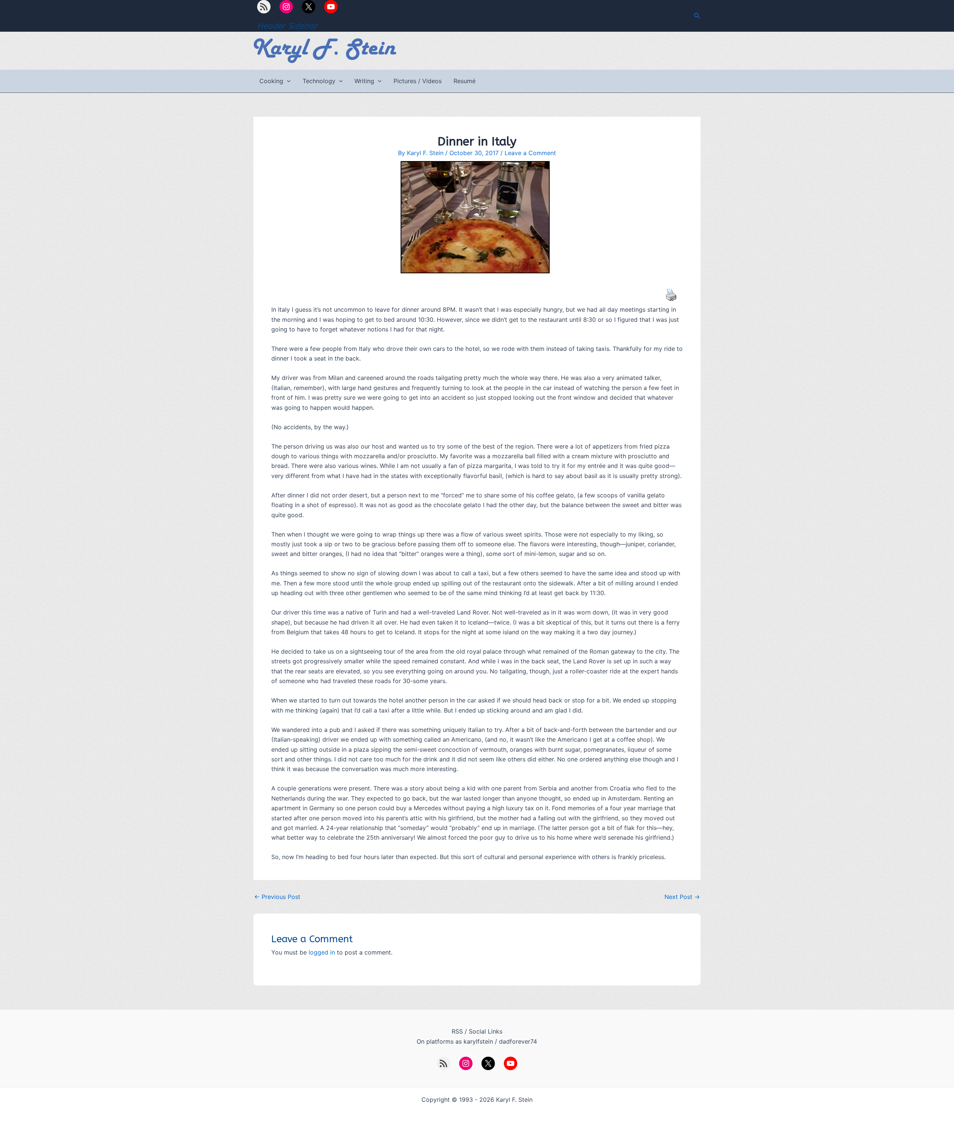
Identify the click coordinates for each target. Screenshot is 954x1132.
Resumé (465, 81)
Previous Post (277, 897)
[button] (697, 16)
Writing (364, 81)
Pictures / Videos (418, 81)
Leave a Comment (530, 153)
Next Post (682, 897)
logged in (322, 952)
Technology (319, 81)
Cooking (271, 81)
